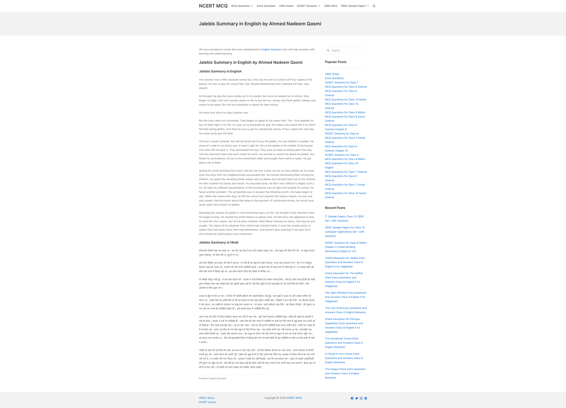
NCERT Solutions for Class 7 (341, 82)
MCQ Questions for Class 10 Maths (345, 99)
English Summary (272, 49)
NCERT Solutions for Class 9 (342, 154)
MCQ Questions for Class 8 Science (346, 86)
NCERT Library (207, 402)
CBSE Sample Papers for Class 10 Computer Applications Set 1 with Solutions (345, 231)
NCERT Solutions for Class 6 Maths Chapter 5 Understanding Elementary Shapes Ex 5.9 (346, 247)
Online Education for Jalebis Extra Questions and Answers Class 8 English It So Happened (345, 262)
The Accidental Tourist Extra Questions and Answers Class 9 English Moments (344, 343)
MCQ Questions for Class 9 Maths (345, 112)
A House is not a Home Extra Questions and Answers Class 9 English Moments (344, 358)
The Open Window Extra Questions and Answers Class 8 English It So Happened (345, 297)
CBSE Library (206, 397)
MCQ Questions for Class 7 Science (346, 171)
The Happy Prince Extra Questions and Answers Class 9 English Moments (345, 373)
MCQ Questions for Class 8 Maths (345, 159)
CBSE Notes (332, 74)
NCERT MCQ (294, 397)
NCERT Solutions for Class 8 (341, 133)
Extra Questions (334, 78)
